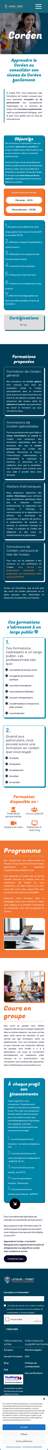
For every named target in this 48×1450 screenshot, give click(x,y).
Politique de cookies (13, 1447)
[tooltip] (9, 1084)
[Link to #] (38, 6)
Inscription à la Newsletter (16, 1292)
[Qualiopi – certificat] (13, 1374)
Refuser (24, 1434)
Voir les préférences (24, 1441)
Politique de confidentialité (32, 1447)
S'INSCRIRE (12, 1329)
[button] (44, 1399)
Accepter (24, 1427)
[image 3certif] (24, 324)
